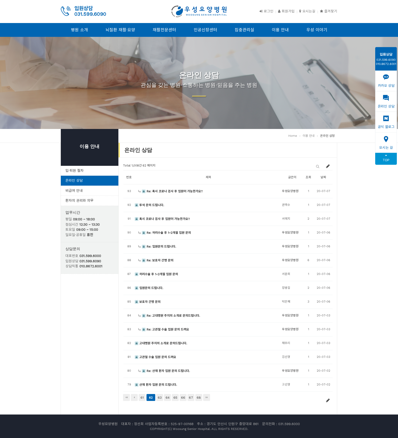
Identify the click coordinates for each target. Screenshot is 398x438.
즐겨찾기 (330, 11)
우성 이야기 (316, 29)
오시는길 (308, 11)
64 (168, 397)
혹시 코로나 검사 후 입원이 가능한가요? (164, 219)
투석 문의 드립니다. (151, 205)
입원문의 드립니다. (150, 288)
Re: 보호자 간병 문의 (159, 260)
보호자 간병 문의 (149, 302)
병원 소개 (79, 29)
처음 (126, 397)
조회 (308, 177)
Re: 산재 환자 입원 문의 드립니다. (168, 371)
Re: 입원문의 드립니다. (161, 246)
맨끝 (206, 397)
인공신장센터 (205, 29)
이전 (134, 397)
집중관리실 (244, 29)
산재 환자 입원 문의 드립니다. (157, 384)
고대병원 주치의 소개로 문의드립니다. (162, 343)
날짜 (323, 177)
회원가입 (288, 11)
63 (160, 397)
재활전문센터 (164, 29)
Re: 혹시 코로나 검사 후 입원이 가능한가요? (174, 191)
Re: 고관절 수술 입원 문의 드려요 (167, 329)
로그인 (268, 11)
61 (142, 397)
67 (191, 397)
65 (175, 397)
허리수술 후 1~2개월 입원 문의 (158, 274)
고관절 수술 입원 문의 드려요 (157, 357)
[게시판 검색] (317, 166)
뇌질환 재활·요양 (120, 29)
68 (199, 397)
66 (183, 397)
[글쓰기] (328, 166)
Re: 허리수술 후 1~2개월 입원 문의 (168, 232)
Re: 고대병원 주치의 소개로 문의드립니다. (173, 315)
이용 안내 (280, 29)
